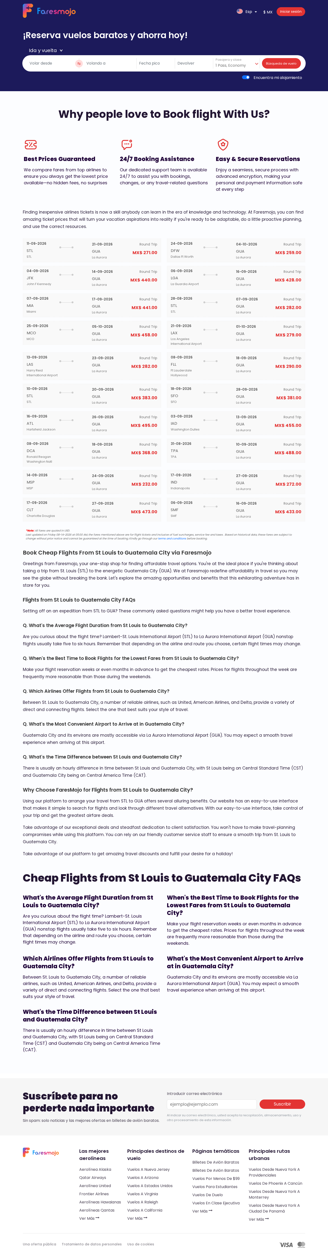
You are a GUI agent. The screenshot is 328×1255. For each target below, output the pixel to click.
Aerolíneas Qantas (97, 1210)
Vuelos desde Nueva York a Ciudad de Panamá (274, 1208)
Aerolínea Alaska (95, 1169)
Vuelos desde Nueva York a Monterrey (274, 1194)
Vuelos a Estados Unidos (150, 1186)
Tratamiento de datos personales (92, 1244)
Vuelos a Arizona (142, 1177)
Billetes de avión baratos (215, 1162)
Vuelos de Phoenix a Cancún (275, 1183)
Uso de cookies (140, 1244)
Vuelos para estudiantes (214, 1186)
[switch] (246, 77)
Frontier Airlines (94, 1194)
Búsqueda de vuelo (281, 63)
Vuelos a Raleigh (142, 1202)
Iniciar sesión (291, 11)
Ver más (87, 1218)
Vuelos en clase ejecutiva (216, 1203)
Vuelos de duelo (207, 1195)
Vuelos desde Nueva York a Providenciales (274, 1172)
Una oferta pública (39, 1244)
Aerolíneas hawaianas (100, 1202)
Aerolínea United (95, 1186)
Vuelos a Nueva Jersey (148, 1169)
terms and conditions (172, 538)
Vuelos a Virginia (142, 1194)
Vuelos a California (144, 1210)
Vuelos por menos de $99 (216, 1178)
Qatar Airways (92, 1177)
